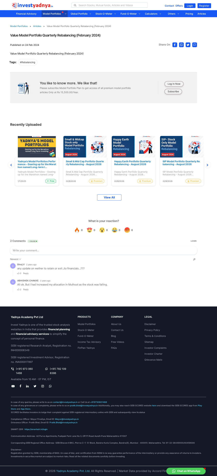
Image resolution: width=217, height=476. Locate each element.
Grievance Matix (153, 359)
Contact (169, 5)
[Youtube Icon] (13, 386)
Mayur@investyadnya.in (67, 419)
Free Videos (117, 341)
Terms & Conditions (155, 335)
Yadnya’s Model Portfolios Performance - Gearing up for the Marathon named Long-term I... (37, 164)
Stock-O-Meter (104, 13)
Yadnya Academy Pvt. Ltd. (73, 471)
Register (204, 5)
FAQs (114, 347)
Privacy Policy (152, 330)
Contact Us (117, 330)
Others (172, 13)
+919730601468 (98, 402)
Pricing (189, 13)
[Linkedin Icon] (27, 386)
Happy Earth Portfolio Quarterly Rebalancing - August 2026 (132, 163)
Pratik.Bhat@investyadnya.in (63, 422)
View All (109, 197)
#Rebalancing (27, 62)
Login (190, 5)
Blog (113, 335)
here (154, 405)
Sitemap (149, 341)
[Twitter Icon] (35, 386)
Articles (202, 13)
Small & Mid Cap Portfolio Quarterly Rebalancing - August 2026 (85, 163)
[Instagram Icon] (43, 386)
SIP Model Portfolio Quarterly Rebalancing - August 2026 (181, 163)
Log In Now (174, 83)
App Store (25, 409)
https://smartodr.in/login (36, 429)
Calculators (152, 13)
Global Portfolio (80, 13)
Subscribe (173, 91)
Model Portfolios (52, 13)
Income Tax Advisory (89, 341)
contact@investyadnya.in (65, 402)
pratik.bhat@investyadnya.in (84, 405)
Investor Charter (153, 353)
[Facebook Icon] (20, 386)
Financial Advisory (26, 13)
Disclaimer (150, 324)
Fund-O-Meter (130, 13)
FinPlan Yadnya (86, 347)
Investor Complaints (155, 347)
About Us (116, 324)
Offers (179, 5)
